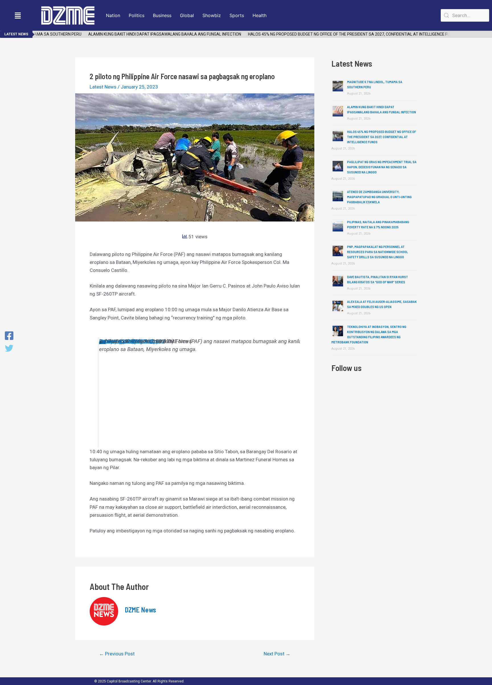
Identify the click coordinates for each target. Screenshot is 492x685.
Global (187, 15)
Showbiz (211, 15)
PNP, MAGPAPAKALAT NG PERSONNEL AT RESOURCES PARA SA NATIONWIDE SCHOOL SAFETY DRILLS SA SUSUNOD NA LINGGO (377, 252)
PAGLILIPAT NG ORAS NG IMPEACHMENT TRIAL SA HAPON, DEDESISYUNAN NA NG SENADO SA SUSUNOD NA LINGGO (382, 167)
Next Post (277, 653)
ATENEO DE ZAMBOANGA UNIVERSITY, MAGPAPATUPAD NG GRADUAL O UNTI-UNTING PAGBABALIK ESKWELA (379, 197)
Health (259, 15)
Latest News (103, 87)
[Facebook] (9, 336)
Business (162, 15)
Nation (113, 15)
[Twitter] (9, 349)
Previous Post (117, 653)
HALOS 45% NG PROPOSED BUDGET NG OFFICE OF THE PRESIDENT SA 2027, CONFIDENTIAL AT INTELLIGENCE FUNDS (345, 34)
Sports (236, 15)
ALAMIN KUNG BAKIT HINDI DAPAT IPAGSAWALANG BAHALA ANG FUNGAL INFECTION (156, 34)
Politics (136, 15)
